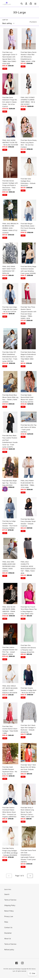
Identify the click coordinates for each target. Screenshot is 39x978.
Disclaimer (8, 933)
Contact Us (8, 927)
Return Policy (9, 911)
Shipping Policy (9, 905)
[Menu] (35, 3)
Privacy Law (8, 916)
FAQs (6, 922)
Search (6, 894)
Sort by (5, 20)
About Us (7, 938)
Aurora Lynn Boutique (14, 969)
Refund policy (9, 949)
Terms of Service (10, 900)
